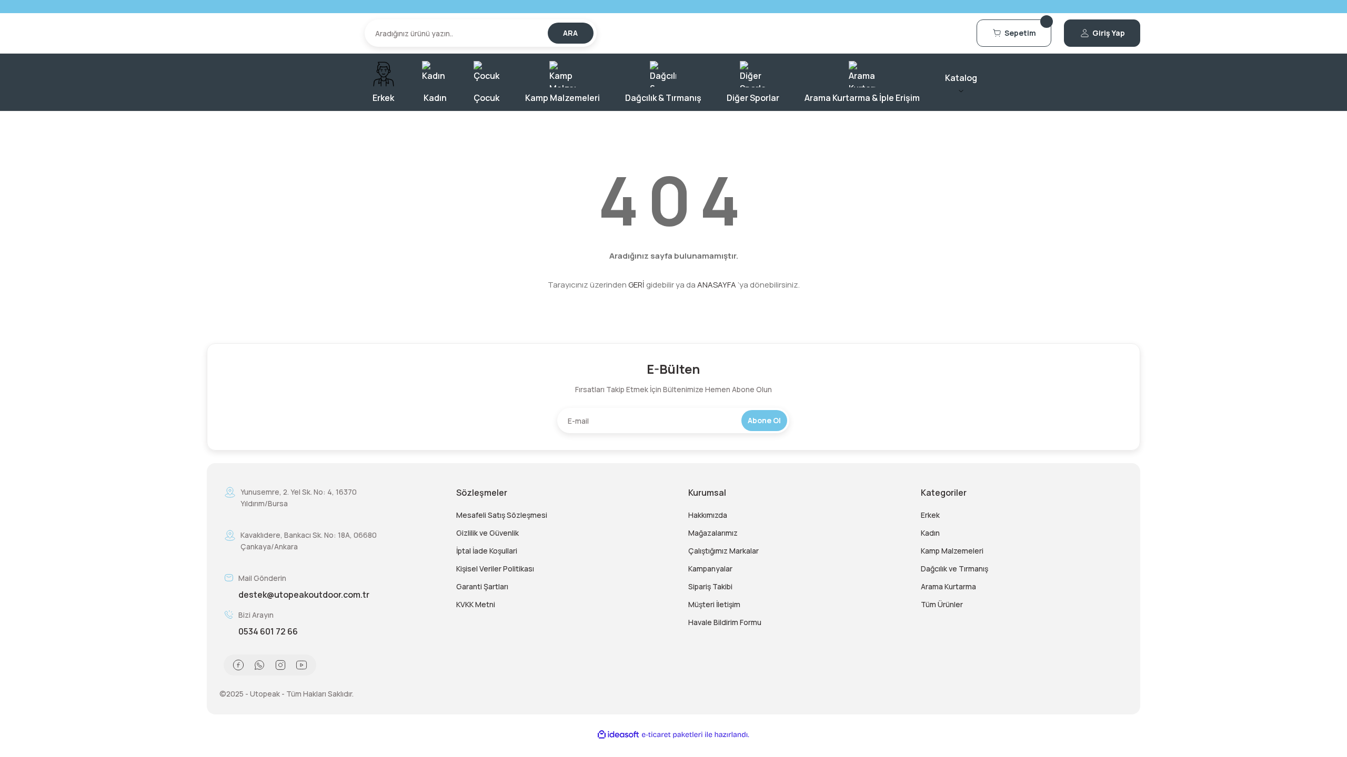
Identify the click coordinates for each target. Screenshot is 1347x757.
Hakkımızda (707, 515)
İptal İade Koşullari (486, 551)
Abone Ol (764, 420)
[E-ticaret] (672, 735)
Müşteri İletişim (714, 604)
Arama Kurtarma (948, 586)
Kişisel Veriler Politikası (495, 569)
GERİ (636, 284)
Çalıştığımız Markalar (723, 551)
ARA (570, 33)
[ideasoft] (618, 735)
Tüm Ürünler (942, 604)
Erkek (930, 515)
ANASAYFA (716, 284)
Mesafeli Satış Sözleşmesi (501, 515)
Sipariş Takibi (710, 586)
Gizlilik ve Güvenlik (487, 533)
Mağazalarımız (713, 533)
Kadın (930, 533)
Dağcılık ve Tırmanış (954, 569)
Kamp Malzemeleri (952, 551)
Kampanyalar (710, 569)
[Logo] (279, 33)
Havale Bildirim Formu (724, 622)
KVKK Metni (475, 604)
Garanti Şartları (482, 586)
